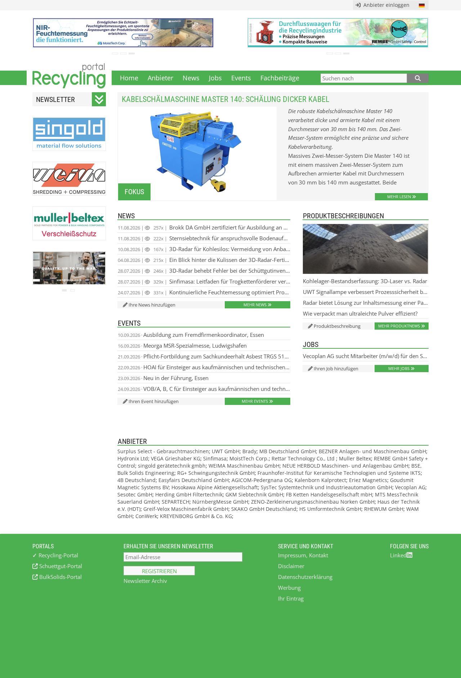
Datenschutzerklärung (305, 576)
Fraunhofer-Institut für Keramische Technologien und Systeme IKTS (339, 472)
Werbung (289, 587)
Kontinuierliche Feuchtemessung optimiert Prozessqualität (204, 292)
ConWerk (146, 516)
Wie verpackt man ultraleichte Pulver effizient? (360, 313)
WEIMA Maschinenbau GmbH (244, 465)
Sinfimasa (215, 458)
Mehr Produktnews (399, 326)
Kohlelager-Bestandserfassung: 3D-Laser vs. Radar (365, 281)
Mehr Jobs (398, 368)
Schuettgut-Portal (60, 566)
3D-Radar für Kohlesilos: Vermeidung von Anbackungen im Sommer (204, 249)
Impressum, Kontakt (303, 555)
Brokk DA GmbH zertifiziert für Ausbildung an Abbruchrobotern (204, 227)
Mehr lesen (399, 196)
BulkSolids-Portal (60, 576)
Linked (398, 555)
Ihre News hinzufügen (152, 305)
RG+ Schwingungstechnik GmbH (216, 472)
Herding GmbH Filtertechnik (189, 494)
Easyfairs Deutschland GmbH (193, 480)
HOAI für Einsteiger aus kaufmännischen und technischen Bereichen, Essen (204, 367)
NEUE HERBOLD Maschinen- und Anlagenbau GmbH (345, 465)
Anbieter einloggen (385, 4)
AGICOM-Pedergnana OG (262, 480)
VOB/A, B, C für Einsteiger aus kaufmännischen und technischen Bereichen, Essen (204, 388)
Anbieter (160, 77)
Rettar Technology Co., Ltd (304, 458)
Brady (249, 451)
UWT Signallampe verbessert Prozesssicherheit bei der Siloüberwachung (366, 291)
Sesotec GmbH (134, 494)
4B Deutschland (136, 480)
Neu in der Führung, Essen (163, 378)
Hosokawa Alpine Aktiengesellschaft (214, 487)
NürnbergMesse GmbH (220, 501)
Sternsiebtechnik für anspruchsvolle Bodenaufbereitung (204, 238)
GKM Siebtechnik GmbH (254, 494)
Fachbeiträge (279, 77)
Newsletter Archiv (145, 580)
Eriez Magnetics (368, 480)
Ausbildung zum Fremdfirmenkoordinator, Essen (191, 334)
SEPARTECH (175, 501)
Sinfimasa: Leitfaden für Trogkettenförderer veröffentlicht (204, 281)
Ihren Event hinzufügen (154, 401)
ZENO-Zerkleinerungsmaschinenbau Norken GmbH (313, 501)
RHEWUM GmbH (383, 508)
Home (129, 77)
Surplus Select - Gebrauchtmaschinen (163, 451)
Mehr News (255, 304)
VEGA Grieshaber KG (175, 458)
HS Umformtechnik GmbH (330, 508)
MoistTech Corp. (249, 458)
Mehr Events (255, 401)
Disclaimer (291, 566)
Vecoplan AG (410, 487)
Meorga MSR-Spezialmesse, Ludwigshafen (182, 345)
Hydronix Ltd (132, 458)
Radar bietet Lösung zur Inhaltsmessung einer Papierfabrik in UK (366, 302)
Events (241, 77)
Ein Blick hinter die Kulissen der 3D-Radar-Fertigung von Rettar (204, 259)
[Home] (69, 78)
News (191, 77)
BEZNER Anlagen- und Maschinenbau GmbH (372, 451)
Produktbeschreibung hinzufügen (334, 326)
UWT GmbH (226, 451)
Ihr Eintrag (291, 598)
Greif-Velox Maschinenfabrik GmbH (185, 508)
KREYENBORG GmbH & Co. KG (196, 516)
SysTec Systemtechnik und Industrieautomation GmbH (326, 487)
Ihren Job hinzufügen (336, 368)
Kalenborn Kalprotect (320, 480)
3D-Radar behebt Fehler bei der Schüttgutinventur (204, 270)
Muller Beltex (355, 458)
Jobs (215, 77)
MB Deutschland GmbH (287, 451)
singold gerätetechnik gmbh (172, 465)
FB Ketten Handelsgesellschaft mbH (329, 494)
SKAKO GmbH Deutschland (263, 508)
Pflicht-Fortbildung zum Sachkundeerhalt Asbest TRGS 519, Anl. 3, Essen (204, 356)
